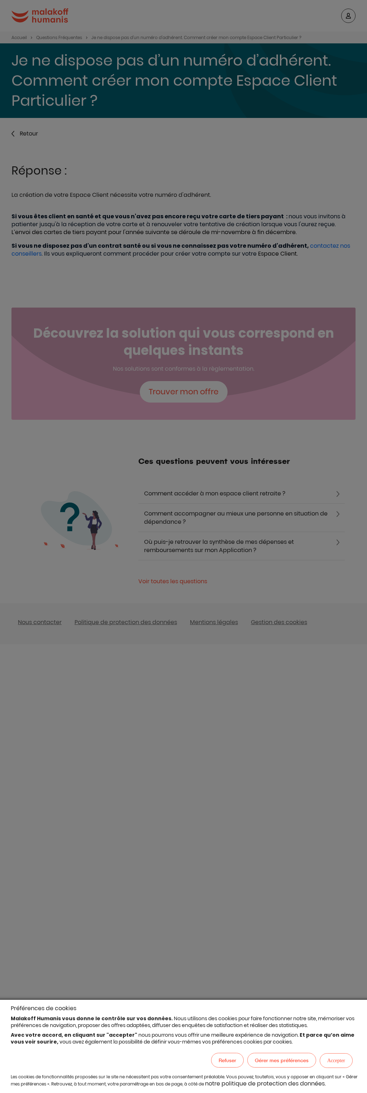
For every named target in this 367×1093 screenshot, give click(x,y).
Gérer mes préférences (282, 1060)
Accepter (336, 1060)
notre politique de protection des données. (265, 1083)
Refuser (227, 1060)
